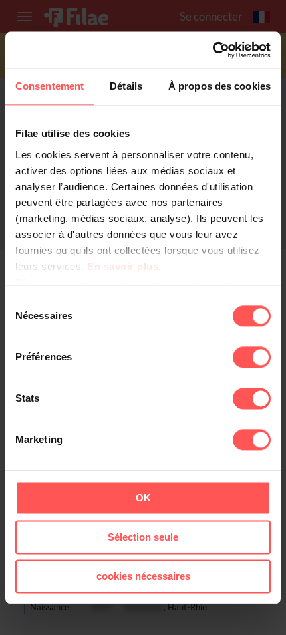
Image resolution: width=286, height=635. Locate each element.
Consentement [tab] (49, 86)
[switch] (252, 357)
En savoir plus (122, 266)
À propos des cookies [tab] (219, 86)
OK (143, 497)
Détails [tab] (126, 86)
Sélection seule (143, 537)
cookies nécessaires (143, 576)
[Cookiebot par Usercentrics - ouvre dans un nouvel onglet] (212, 50)
